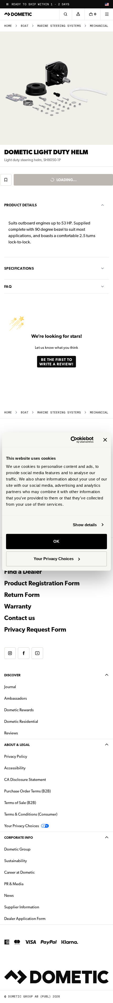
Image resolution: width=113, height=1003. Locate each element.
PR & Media (30, 883)
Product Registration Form (42, 583)
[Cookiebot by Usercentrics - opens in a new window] (71, 439)
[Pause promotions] (7, 4)
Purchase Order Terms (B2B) (27, 791)
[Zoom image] (56, 88)
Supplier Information (21, 907)
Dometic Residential (37, 721)
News (25, 895)
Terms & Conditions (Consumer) (30, 814)
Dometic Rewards (19, 710)
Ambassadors (15, 698)
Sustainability (15, 860)
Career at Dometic (36, 872)
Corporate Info (18, 838)
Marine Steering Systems (59, 25)
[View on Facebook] (23, 653)
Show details (85, 525)
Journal (10, 686)
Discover (12, 675)
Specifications (19, 268)
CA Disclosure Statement (25, 779)
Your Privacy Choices (54, 558)
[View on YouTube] (37, 653)
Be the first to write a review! (56, 361)
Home (8, 25)
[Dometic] (18, 14)
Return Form (22, 594)
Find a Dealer (23, 571)
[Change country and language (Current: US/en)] (107, 4)
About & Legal (17, 745)
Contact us (19, 618)
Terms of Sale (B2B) (20, 802)
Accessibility (14, 768)
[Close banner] (105, 440)
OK (56, 541)
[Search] (65, 14)
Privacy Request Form (35, 629)
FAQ (8, 286)
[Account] (78, 14)
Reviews (11, 733)
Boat (24, 25)
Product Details (20, 205)
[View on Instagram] (10, 653)
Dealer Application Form (41, 918)
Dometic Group (34, 849)
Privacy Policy (15, 756)
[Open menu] (106, 14)
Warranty (17, 606)
